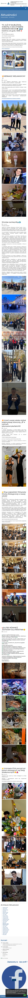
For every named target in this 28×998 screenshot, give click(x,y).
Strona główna (4, 17)
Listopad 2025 (5, 918)
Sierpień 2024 (5, 932)
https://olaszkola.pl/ (6, 48)
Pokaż (14, 980)
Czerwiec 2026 (5, 910)
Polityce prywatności (21, 993)
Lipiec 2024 (5, 933)
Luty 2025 (4, 926)
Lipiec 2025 (5, 921)
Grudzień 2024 (5, 928)
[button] (21, 6)
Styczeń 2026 (5, 915)
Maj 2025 (4, 922)
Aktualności (11, 17)
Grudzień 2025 (5, 917)
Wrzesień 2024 (5, 931)
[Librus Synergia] (14, 958)
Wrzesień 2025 (5, 920)
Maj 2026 (4, 911)
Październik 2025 (6, 919)
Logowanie (25, 6)
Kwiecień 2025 (6, 924)
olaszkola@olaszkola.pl (7, 948)
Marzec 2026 (5, 913)
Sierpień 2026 (5, 907)
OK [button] (24, 995)
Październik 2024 (6, 929)
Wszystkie (4, 934)
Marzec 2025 (5, 925)
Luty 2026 (4, 914)
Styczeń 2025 (5, 927)
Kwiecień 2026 (5, 912)
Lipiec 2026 (5, 908)
